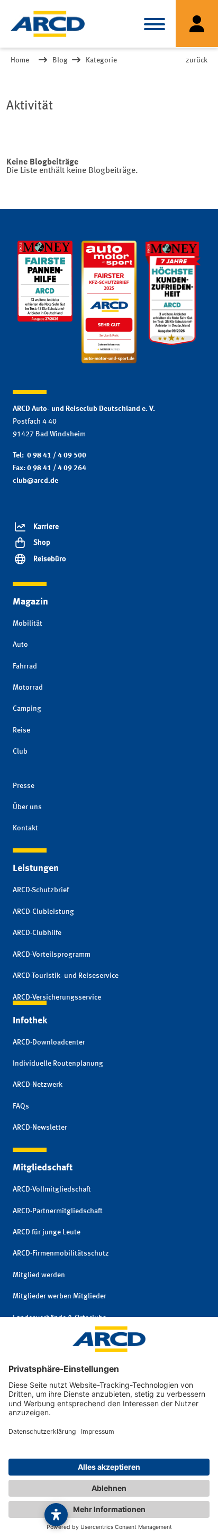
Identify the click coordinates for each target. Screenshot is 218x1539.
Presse (23, 786)
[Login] (197, 23)
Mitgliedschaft (42, 1167)
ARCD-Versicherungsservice (57, 997)
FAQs (21, 1106)
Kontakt (25, 828)
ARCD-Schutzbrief (41, 890)
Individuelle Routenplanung (58, 1063)
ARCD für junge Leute (46, 1232)
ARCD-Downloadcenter (49, 1042)
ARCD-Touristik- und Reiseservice (66, 975)
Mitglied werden (39, 1275)
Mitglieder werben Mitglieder (59, 1296)
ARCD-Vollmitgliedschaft (52, 1189)
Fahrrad (25, 666)
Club (20, 751)
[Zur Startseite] (48, 24)
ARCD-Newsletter (40, 1127)
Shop (41, 542)
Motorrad (28, 687)
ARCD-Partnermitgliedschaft (58, 1211)
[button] (154, 23)
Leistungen (36, 868)
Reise (21, 730)
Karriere (46, 526)
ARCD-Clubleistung (43, 911)
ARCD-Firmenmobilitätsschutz (61, 1253)
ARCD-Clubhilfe (37, 933)
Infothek (30, 1020)
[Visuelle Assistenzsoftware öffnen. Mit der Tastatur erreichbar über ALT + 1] (56, 1514)
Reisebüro (49, 559)
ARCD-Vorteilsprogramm (51, 954)
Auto (20, 644)
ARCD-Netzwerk (37, 1084)
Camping (27, 708)
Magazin (30, 602)
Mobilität (27, 623)
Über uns (27, 807)
